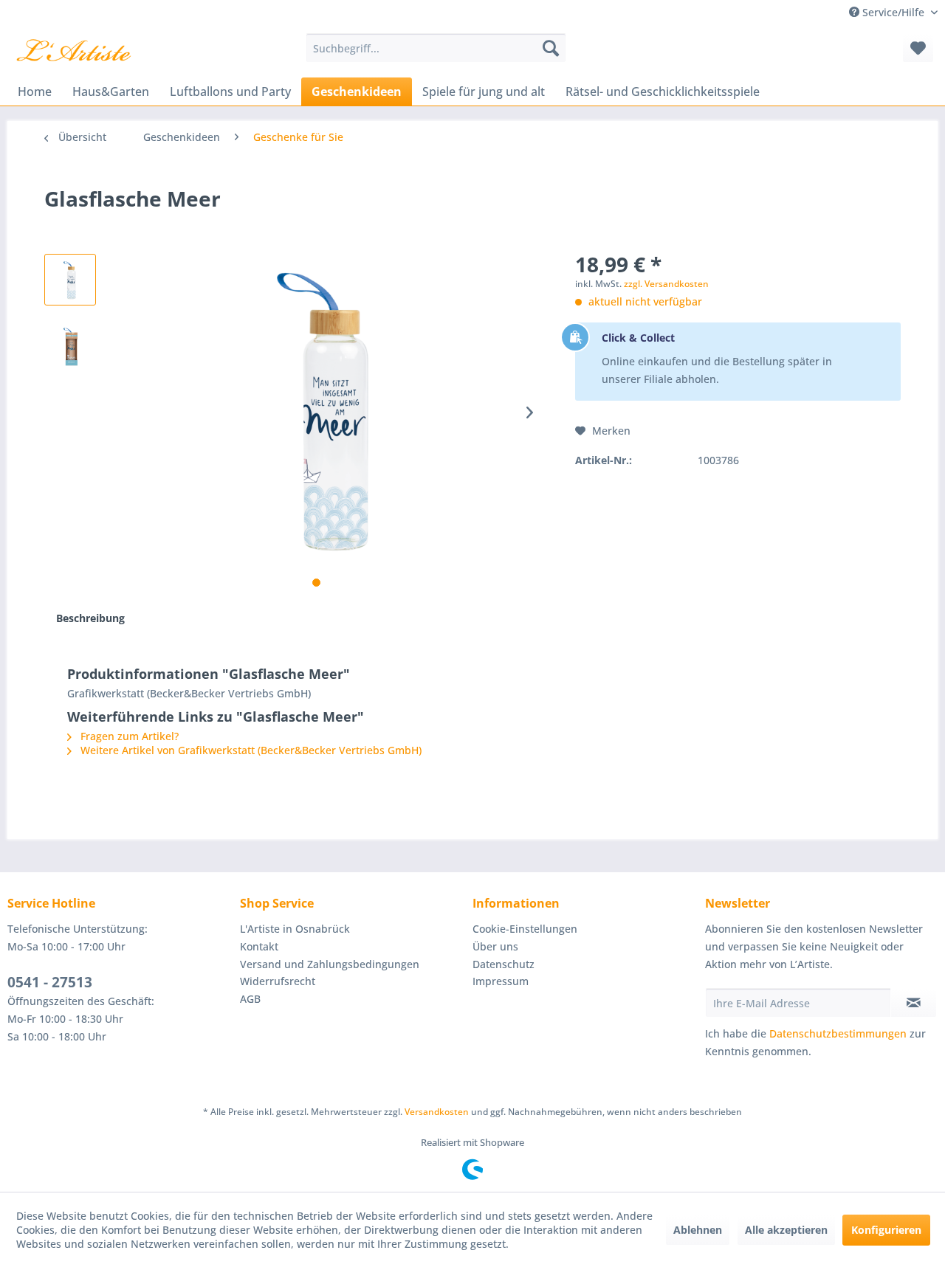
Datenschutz (503, 964)
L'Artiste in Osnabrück (295, 929)
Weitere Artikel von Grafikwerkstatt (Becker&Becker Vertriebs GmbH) (250, 750)
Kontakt (259, 946)
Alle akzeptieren (786, 1230)
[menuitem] (436, 48)
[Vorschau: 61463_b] (70, 346)
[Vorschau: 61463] (70, 279)
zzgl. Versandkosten (666, 283)
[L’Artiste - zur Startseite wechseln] (73, 51)
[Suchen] (550, 48)
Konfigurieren (886, 1230)
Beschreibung (90, 618)
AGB (250, 999)
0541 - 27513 (49, 982)
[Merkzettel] (918, 48)
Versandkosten (437, 1111)
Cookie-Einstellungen (524, 929)
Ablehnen (697, 1230)
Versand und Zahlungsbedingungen (329, 964)
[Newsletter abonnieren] (913, 1003)
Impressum (500, 981)
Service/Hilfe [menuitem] (893, 12)
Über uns (495, 946)
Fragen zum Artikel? (128, 736)
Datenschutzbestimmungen (838, 1033)
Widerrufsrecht (277, 981)
